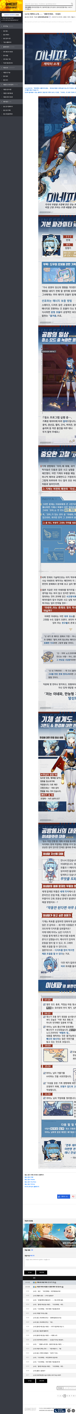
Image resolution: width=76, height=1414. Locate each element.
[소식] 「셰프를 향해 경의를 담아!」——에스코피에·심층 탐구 (49, 1300)
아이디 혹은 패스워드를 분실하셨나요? (11, 20)
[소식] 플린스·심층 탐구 (39, 1371)
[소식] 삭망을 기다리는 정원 (40, 1313)
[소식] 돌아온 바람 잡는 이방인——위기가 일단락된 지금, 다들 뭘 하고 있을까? (49, 1326)
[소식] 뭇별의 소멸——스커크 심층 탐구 (43, 1295)
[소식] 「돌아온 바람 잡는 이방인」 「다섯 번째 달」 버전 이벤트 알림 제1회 (49, 1366)
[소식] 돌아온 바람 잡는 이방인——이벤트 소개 (45, 1335)
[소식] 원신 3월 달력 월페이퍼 (40, 1331)
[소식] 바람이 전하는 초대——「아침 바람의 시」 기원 (47, 1348)
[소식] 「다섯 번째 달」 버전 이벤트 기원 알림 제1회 (46, 1362)
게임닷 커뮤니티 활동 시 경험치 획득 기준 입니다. (49, 1287)
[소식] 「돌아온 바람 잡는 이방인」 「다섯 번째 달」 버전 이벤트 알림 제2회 (49, 1304)
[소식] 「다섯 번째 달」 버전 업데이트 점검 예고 (45, 1357)
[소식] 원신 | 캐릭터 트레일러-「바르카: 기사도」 (46, 1353)
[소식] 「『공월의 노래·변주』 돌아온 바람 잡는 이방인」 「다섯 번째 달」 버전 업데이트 (49, 1344)
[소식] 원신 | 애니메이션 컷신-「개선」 (43, 1322)
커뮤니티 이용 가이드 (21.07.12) (45, 1282)
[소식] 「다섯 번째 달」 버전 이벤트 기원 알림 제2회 (46, 1309)
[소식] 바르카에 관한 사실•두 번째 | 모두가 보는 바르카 (47, 1375)
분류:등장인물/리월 (62, 7)
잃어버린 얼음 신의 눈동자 (49, 7)
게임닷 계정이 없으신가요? (8, 18)
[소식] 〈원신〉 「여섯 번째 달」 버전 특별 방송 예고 (47, 1291)
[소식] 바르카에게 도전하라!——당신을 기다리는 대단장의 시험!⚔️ (49, 1340)
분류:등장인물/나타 (36, 7)
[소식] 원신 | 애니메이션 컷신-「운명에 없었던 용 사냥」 (47, 1318)
